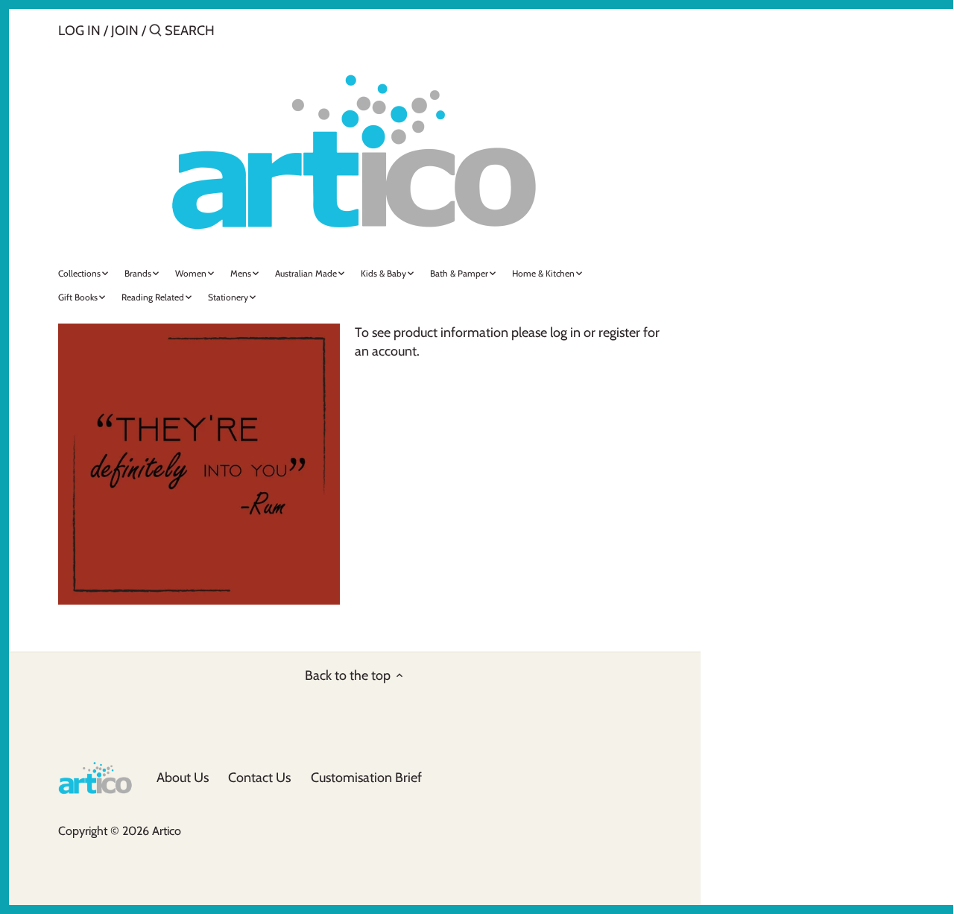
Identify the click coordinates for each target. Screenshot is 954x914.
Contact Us (259, 777)
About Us (183, 777)
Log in (79, 30)
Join (125, 30)
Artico (166, 830)
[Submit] (155, 32)
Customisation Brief (366, 777)
